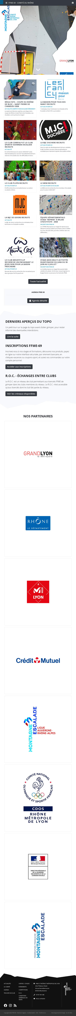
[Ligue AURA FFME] (38, 729)
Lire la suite (12, 336)
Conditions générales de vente (23, 997)
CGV (37, 1013)
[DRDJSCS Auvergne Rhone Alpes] (38, 866)
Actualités (7, 983)
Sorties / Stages (24, 983)
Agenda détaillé (39, 300)
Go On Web (69, 1013)
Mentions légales (21, 1013)
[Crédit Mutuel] (38, 660)
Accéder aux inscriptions (19, 366)
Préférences (42, 1013)
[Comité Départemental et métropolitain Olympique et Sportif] (38, 797)
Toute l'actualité (38, 281)
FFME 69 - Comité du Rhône (21, 3)
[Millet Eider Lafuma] (38, 591)
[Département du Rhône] (38, 523)
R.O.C (20, 993)
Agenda (6, 990)
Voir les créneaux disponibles (21, 393)
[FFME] (38, 935)
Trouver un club (9, 993)
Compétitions (23, 990)
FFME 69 (14, 1013)
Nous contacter (40, 998)
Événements (23, 987)
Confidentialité (31, 1013)
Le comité (7, 987)
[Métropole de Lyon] (66, 61)
